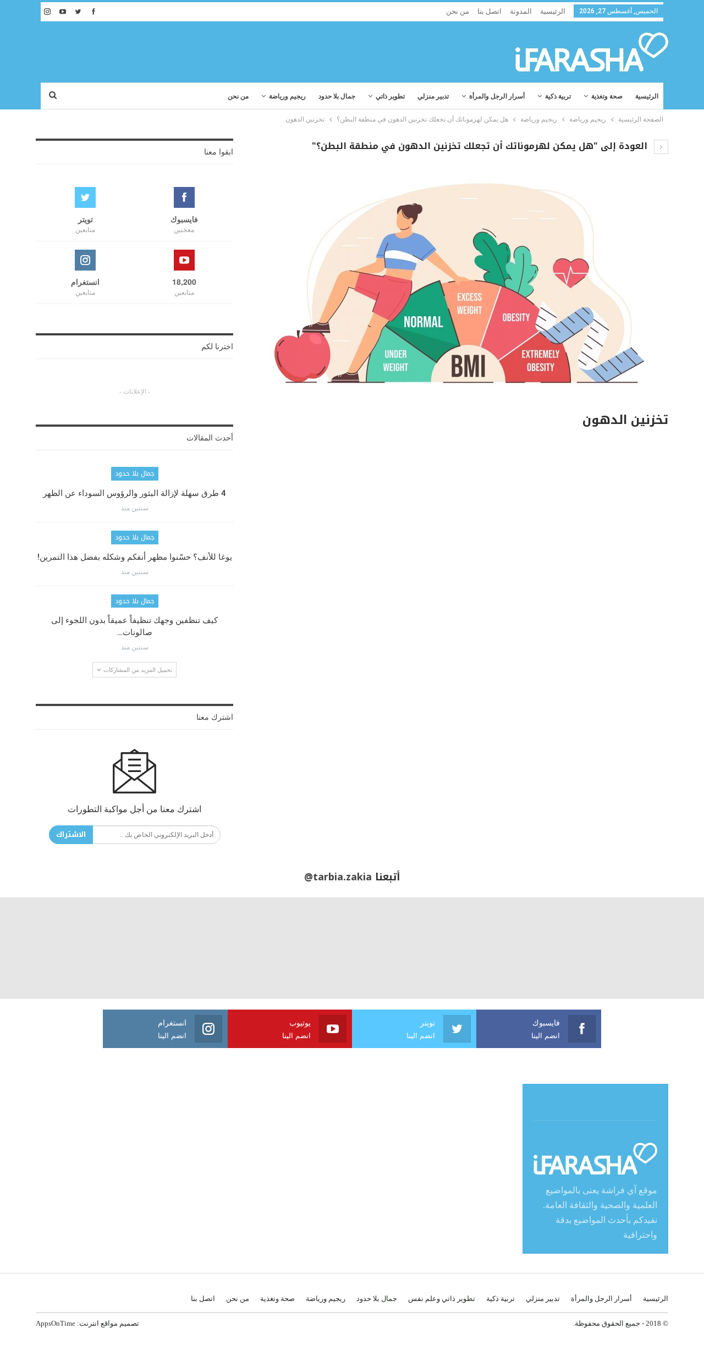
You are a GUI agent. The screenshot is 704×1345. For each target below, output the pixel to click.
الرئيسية (552, 11)
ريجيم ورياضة (287, 96)
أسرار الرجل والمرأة (497, 96)
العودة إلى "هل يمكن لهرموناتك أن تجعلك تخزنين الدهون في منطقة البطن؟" (481, 146)
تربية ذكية (558, 96)
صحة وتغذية (607, 96)
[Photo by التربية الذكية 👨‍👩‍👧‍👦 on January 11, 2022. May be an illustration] (653, 947)
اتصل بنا (489, 11)
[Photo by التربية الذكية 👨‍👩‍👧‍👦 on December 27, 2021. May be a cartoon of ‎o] (50, 947)
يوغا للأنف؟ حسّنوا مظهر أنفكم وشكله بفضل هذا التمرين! (134, 557)
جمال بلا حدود (336, 96)
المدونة (521, 11)
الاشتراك (71, 834)
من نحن (457, 11)
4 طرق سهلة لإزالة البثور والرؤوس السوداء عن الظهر (134, 493)
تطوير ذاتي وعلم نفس (441, 1298)
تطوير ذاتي (390, 96)
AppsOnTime (55, 1323)
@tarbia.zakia (338, 877)
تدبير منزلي (433, 96)
